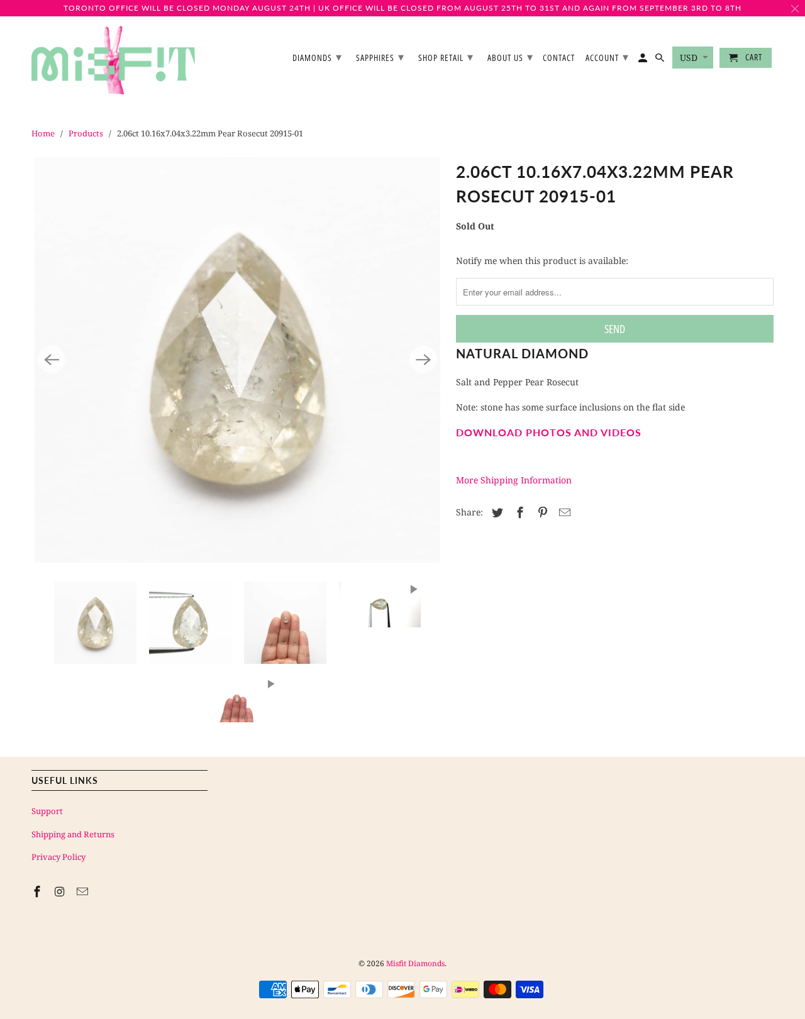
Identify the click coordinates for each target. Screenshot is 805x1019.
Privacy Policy (58, 856)
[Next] (423, 359)
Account (607, 56)
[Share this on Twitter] (496, 512)
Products (86, 133)
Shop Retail (446, 56)
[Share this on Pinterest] (541, 512)
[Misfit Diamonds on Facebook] (38, 891)
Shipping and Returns (72, 834)
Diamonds (317, 56)
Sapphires (380, 56)
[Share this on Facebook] (518, 512)
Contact (559, 58)
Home (43, 133)
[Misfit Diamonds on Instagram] (61, 891)
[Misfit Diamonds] (113, 60)
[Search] (660, 60)
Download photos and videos (548, 432)
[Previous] (51, 359)
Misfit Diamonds (415, 963)
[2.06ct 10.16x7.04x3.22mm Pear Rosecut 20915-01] (237, 360)
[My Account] (643, 60)
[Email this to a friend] (563, 512)
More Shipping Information (514, 480)
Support (47, 811)
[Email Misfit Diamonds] (84, 891)
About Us (510, 56)
